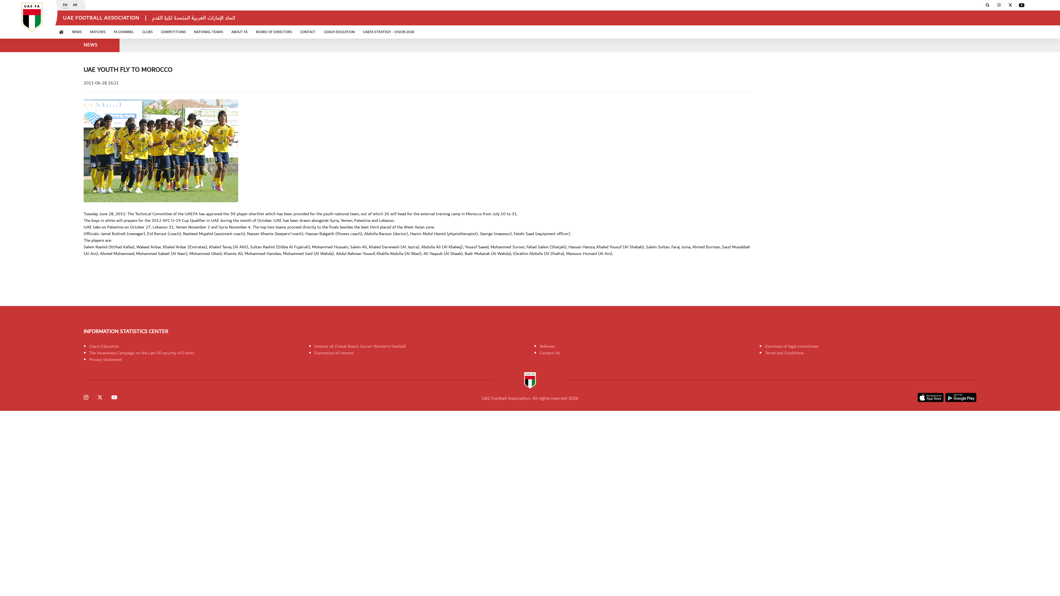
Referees (547, 346)
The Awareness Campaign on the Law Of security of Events (141, 352)
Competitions (173, 32)
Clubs (147, 32)
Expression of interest (334, 352)
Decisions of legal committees (791, 346)
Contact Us (550, 352)
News (77, 32)
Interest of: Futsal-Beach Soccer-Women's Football (360, 346)
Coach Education (104, 346)
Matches (97, 32)
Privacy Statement (105, 359)
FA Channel (124, 32)
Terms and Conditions (784, 352)
